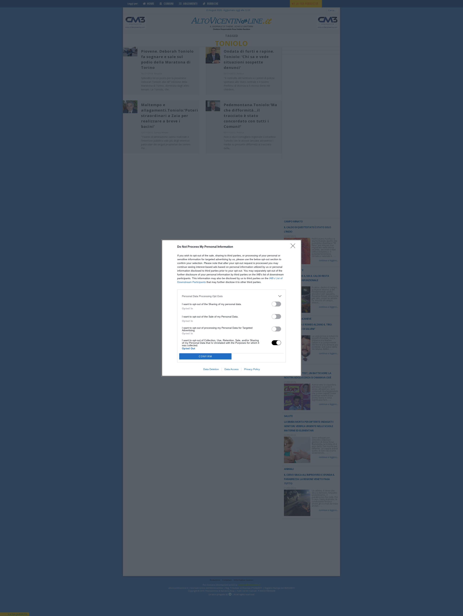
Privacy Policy (252, 369)
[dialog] (231, 308)
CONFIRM (205, 356)
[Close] (294, 247)
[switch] (276, 304)
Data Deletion (211, 369)
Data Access (231, 369)
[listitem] (231, 296)
